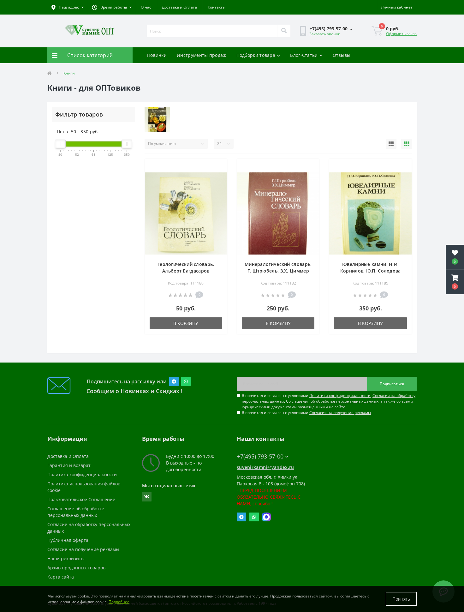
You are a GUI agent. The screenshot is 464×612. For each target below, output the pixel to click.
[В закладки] (217, 167)
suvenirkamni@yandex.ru (265, 467)
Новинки (157, 55)
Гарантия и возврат (69, 465)
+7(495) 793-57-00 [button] (260, 456)
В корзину (185, 323)
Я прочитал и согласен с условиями (306, 412)
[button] (112, 7)
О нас (146, 7)
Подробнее (119, 601)
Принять (401, 599)
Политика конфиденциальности (82, 474)
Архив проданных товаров (76, 568)
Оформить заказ (401, 33)
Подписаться (392, 384)
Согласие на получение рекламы (83, 549)
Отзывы (342, 55)
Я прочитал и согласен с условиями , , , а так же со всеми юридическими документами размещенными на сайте (328, 401)
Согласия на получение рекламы (340, 412)
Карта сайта (60, 577)
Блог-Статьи (304, 55)
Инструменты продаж (201, 55)
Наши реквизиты (66, 558)
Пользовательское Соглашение (81, 499)
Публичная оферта (67, 540)
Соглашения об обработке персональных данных (332, 401)
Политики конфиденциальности (340, 395)
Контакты (216, 7)
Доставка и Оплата (179, 7)
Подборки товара (256, 55)
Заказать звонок (324, 34)
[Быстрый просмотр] (217, 177)
